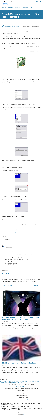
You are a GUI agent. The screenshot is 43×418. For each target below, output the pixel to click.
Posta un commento (9, 285)
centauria (24, 414)
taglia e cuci (11, 224)
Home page (4, 7)
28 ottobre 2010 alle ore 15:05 (9, 264)
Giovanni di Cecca (7, 245)
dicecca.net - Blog (7, 1)
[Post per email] (15, 232)
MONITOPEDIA (7, 382)
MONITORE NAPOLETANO (21, 386)
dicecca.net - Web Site (3, 381)
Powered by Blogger (22, 412)
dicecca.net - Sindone (11, 381)
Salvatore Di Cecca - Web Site (29, 381)
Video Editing (8, 232)
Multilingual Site (10, 7)
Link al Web (6, 273)
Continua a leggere (37, 285)
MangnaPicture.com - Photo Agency (16, 382)
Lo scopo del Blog (17, 7)
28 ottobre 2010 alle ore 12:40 (9, 243)
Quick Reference (25, 7)
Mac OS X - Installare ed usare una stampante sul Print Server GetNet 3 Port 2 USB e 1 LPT (20, 318)
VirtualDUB (12, 232)
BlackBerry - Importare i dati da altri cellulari (19, 363)
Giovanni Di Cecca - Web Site (19, 381)
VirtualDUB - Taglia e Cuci (27, 24)
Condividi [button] (38, 232)
